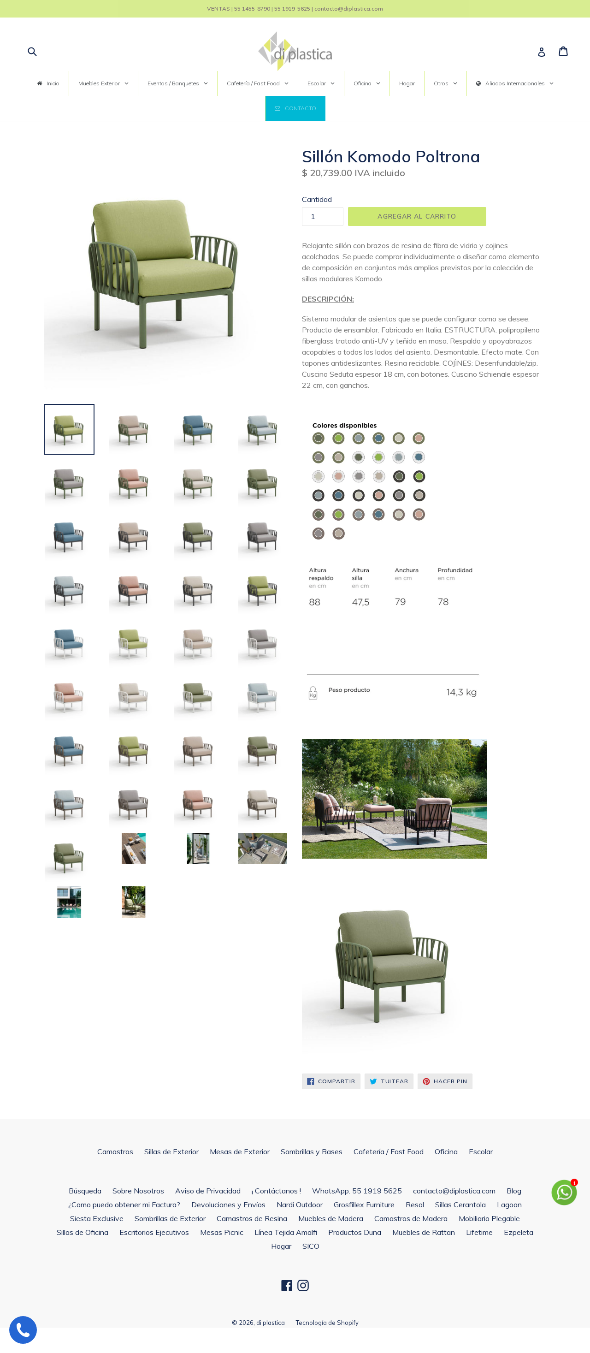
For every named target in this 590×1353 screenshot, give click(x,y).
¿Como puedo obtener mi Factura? (124, 1204)
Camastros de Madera (411, 1218)
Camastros (115, 1151)
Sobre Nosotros (138, 1190)
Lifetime (479, 1232)
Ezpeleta (518, 1232)
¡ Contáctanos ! (276, 1190)
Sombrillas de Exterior (170, 1218)
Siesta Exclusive (97, 1218)
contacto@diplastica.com (454, 1190)
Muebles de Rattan (423, 1232)
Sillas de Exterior (171, 1151)
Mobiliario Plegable (489, 1218)
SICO (310, 1246)
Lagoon (509, 1204)
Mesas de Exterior (240, 1151)
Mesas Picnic (221, 1232)
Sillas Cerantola (460, 1204)
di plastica (270, 1322)
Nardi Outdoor (300, 1204)
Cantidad (317, 199)
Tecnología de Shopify (327, 1322)
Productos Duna (354, 1232)
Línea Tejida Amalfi (285, 1232)
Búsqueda (85, 1190)
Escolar (481, 1151)
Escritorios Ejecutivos (154, 1232)
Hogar (281, 1246)
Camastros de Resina (252, 1218)
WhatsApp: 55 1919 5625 (357, 1190)
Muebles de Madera (330, 1218)
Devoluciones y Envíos (228, 1204)
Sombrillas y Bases (311, 1151)
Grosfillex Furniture (364, 1204)
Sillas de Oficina (82, 1232)
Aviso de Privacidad (208, 1190)
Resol (415, 1204)
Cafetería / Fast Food (389, 1151)
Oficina (446, 1151)
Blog (514, 1190)
